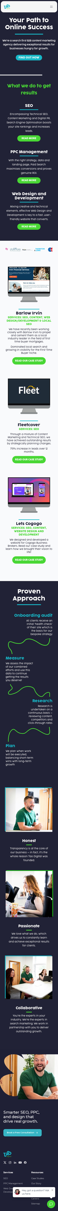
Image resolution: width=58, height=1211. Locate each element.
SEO (5, 1178)
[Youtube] (20, 1162)
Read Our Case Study (29, 460)
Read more (29, 227)
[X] (4, 1162)
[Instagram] (10, 1162)
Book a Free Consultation (20, 1132)
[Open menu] (51, 7)
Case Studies (37, 1178)
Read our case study (29, 361)
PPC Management (13, 1183)
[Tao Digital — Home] (7, 6)
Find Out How (29, 57)
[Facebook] (25, 1162)
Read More (29, 138)
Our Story (36, 1183)
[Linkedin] (15, 1162)
